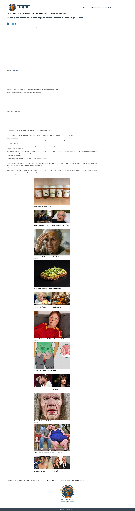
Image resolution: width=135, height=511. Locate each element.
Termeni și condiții (49, 507)
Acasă (9, 13)
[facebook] (8, 23)
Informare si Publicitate (58, 13)
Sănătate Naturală (29, 13)
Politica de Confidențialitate (62, 507)
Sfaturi (46, 13)
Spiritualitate (17, 13)
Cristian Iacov (16, 70)
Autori (82, 507)
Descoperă (39, 13)
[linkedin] (15, 23)
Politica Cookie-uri (75, 507)
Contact (88, 507)
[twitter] (13, 23)
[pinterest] (10, 23)
